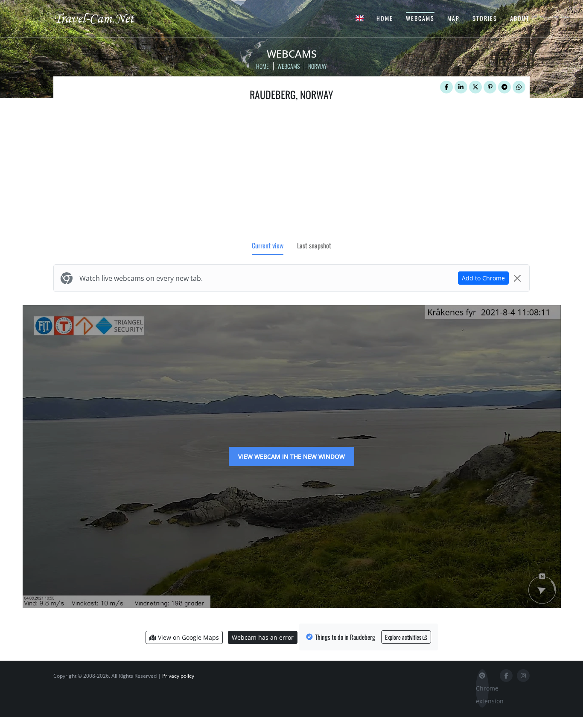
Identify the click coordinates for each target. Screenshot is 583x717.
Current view (267, 245)
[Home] (101, 18)
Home (384, 18)
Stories (484, 18)
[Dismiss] (517, 278)
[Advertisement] (291, 173)
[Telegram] (504, 87)
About (520, 18)
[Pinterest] (490, 87)
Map (453, 18)
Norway (317, 65)
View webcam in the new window (291, 456)
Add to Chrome (483, 278)
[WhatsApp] (519, 87)
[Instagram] (523, 675)
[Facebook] (446, 87)
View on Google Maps (187, 637)
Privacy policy (178, 675)
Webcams (420, 18)
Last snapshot (314, 245)
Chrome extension (482, 694)
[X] (475, 87)
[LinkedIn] (461, 87)
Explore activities (404, 636)
